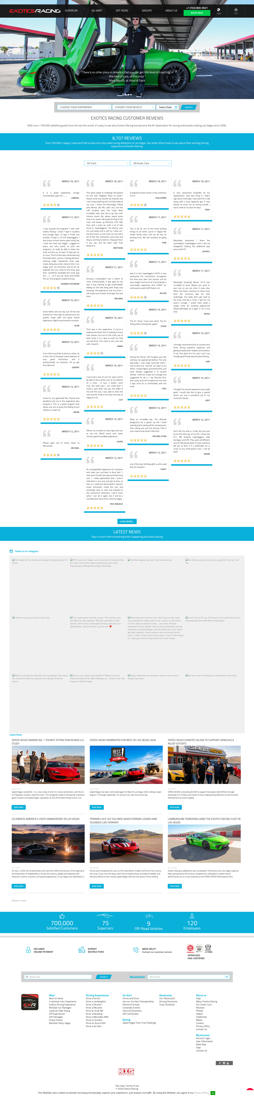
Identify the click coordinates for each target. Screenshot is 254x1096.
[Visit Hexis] (127, 1072)
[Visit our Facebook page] (220, 1063)
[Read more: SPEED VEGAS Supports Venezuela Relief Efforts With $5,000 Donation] (204, 765)
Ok (213, 1093)
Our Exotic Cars (204, 1004)
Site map (119, 1085)
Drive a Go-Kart (93, 1026)
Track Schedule (166, 1004)
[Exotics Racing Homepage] (35, 11)
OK (226, 976)
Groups (147, 10)
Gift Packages (56, 1017)
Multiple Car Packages (60, 1007)
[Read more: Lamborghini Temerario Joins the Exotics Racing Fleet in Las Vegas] (204, 844)
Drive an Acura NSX (96, 1023)
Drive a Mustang (94, 1014)
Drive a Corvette (94, 1020)
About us (171, 10)
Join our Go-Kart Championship (138, 1001)
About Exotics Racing (206, 1001)
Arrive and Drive (131, 998)
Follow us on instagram (26, 551)
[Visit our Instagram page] (224, 1063)
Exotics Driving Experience (62, 1004)
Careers (200, 1023)
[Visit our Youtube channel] (228, 1063)
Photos (199, 1010)
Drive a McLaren (94, 1007)
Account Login (203, 1038)
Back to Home (56, 998)
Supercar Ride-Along (59, 1010)
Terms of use (132, 1085)
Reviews (200, 1007)
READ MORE (18, 807)
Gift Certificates (130, 1014)
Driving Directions (168, 1001)
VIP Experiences (57, 1014)
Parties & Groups (131, 1004)
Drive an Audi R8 (94, 1010)
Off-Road (122, 10)
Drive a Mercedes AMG (97, 1017)
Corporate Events (131, 1007)
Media (199, 1020)
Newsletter (137, 976)
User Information (204, 1041)
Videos (199, 1014)
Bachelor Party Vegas (59, 1023)
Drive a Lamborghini (96, 1001)
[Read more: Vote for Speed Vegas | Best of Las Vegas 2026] (126, 765)
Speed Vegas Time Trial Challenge (139, 1022)
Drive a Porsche (93, 1004)
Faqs (198, 998)
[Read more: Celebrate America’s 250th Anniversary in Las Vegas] (48, 844)
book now (197, 13)
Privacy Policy (201, 1093)
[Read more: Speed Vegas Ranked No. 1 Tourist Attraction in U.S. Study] (48, 765)
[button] (8, 53)
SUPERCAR (71, 10)
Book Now (201, 1044)
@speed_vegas (19, 900)
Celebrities (201, 1017)
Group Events (56, 1020)
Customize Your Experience (62, 1001)
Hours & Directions (132, 1010)
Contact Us (201, 1029)
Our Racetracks (167, 998)
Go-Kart (96, 10)
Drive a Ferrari (93, 998)
